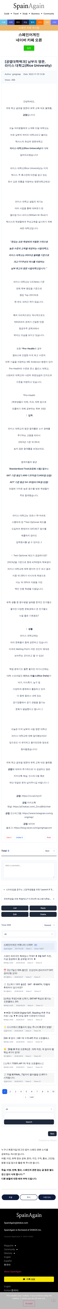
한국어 (7, 1264)
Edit (15, 914)
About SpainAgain (12, 1271)
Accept (29, 1303)
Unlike (19, 837)
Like (8, 837)
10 (53, 1091)
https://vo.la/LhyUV (32, 795)
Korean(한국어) (11, 1290)
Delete (43, 914)
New (52, 1133)
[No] (53, 1300)
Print (49, 837)
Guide (6, 13)
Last (32, 1097)
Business (35, 13)
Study (25, 13)
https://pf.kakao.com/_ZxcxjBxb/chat (32, 806)
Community (49, 13)
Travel (16, 13)
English (7, 1257)
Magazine (8, 1245)
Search (29, 1122)
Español (8, 1261)
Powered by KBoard (48, 1140)
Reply (43, 908)
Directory (8, 1253)
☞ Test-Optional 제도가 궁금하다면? (29, 555)
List (15, 908)
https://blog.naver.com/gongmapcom (33, 827)
